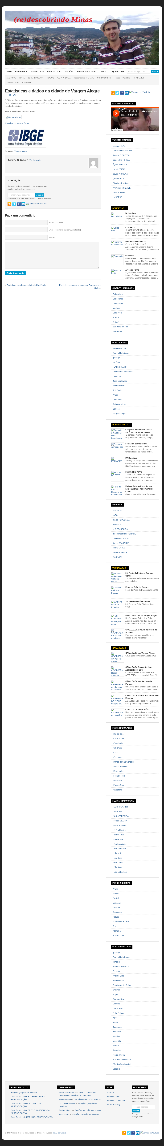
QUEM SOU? (118, 72)
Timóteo (116, 362)
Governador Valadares (122, 372)
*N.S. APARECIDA (121, 816)
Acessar (110, 1092)
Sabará (116, 322)
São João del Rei (120, 327)
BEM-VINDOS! (21, 72)
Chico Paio (130, 227)
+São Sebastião (120, 872)
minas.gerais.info (59, 1133)
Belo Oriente (118, 980)
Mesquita (117, 1041)
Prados (116, 317)
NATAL (22, 78)
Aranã (115, 889)
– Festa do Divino (120, 766)
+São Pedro (118, 867)
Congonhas (118, 299)
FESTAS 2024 (37, 72)
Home (9, 72)
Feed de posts (113, 1096)
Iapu (115, 1018)
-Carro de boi (118, 739)
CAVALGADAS (119, 648)
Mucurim (116, 908)
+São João (117, 853)
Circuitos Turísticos (121, 183)
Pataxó (116, 917)
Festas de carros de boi (136, 444)
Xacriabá (117, 931)
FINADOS (50, 78)
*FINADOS (117, 811)
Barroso (116, 409)
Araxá (115, 395)
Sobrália (116, 1069)
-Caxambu (117, 748)
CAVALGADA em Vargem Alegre (140, 653)
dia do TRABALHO (122, 78)
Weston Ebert (65, 1099)
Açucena (116, 971)
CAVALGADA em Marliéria (137, 709)
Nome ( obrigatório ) (56, 222)
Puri (114, 926)
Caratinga (117, 376)
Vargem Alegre (20, 151)
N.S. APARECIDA (63, 78)
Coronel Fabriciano (121, 353)
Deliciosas (118, 208)
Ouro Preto (117, 313)
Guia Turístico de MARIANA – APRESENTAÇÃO (32, 1117)
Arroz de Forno (132, 270)
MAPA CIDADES (54, 72)
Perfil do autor (35, 160)
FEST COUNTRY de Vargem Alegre (141, 615)
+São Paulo (118, 863)
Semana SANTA (13, 83)
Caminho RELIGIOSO (122, 151)
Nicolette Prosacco (67, 1103)
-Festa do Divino (120, 825)
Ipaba (115, 1022)
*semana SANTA (120, 821)
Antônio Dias (118, 976)
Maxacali (117, 903)
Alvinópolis (117, 390)
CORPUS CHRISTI (104, 78)
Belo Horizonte (119, 348)
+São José (117, 858)
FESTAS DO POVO (133, 472)
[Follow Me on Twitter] (14, 204)
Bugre (115, 994)
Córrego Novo (119, 999)
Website (52, 237)
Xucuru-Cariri (118, 935)
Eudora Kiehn (65, 1110)
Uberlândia (118, 400)
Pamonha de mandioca (135, 241)
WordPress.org (113, 1104)
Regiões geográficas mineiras (24, 1092)
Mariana (116, 308)
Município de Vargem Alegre (17, 123)
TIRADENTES (138, 78)
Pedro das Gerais (66, 1092)
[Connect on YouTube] (36, 203)
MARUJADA (131, 458)
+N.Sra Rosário (119, 830)
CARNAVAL (26, 83)
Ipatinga (116, 358)
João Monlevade (120, 381)
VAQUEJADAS (119, 568)
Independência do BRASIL (84, 78)
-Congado (117, 757)
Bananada (129, 256)
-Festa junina (118, 771)
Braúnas (116, 990)
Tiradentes (117, 331)
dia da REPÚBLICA (35, 78)
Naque (116, 1046)
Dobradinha (130, 213)
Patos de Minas (119, 404)
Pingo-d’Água (119, 1055)
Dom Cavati (118, 1008)
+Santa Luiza (118, 835)
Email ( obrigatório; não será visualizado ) (65, 230)
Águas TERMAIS (120, 165)
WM (14, 95)
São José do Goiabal (122, 1064)
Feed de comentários (116, 1100)
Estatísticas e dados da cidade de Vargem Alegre (52, 91)
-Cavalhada (118, 743)
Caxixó (116, 898)
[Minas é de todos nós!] (82, 64)
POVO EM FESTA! (120, 425)
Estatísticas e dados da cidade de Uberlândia (26, 285)
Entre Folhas (118, 1013)
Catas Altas (118, 294)
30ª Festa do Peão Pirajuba (137, 601)
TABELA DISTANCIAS (87, 72)
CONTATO (104, 72)
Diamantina (118, 303)
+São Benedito (119, 849)
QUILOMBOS (118, 179)
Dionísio (116, 1004)
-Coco (115, 752)
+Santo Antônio (119, 844)
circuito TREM (119, 169)
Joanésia (117, 1032)
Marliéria (116, 1036)
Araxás (116, 894)
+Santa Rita (118, 839)
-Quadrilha (117, 790)
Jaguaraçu (117, 1027)
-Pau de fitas (118, 785)
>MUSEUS (117, 197)
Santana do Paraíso (121, 966)
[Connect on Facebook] (19, 204)
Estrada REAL (119, 146)
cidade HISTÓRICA (121, 160)
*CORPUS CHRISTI (121, 807)
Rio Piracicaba (119, 386)
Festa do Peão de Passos (136, 587)
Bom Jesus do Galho (122, 985)
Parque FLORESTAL (122, 155)
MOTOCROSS (119, 192)
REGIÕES (69, 72)
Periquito (117, 1050)
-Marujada (117, 780)
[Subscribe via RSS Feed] (9, 204)
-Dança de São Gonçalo (123, 762)
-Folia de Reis (119, 776)
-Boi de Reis (118, 734)
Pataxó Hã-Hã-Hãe (121, 921)
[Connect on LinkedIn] (23, 204)
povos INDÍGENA (120, 174)
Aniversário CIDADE (122, 188)
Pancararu (117, 912)
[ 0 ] (9, 95)
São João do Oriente (122, 1060)
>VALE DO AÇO (120, 367)
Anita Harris (64, 1114)
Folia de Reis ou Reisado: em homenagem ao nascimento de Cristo (139, 489)
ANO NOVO (11, 78)
